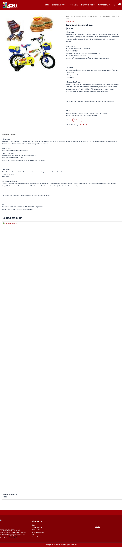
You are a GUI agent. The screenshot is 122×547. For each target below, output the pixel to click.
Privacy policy (36, 530)
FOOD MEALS (74, 5)
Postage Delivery (37, 527)
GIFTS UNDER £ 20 (104, 5)
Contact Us (35, 537)
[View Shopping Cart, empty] (118, 5)
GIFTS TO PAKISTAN (58, 5)
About (33, 534)
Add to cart (77, 120)
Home (67, 16)
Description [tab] (5, 135)
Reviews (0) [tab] (14, 135)
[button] (66, 5)
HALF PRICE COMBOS (88, 5)
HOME (47, 5)
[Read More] (13, 537)
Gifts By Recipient (87, 16)
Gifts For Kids (97, 16)
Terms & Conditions (38, 532)
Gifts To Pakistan (76, 16)
